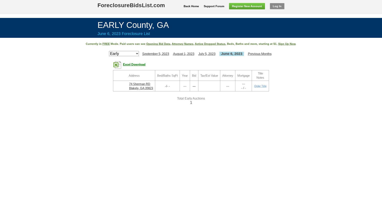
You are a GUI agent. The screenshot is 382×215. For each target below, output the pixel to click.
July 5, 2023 (206, 54)
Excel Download (134, 64)
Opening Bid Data (158, 43)
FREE (106, 43)
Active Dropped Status (210, 43)
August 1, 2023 (183, 54)
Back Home (191, 6)
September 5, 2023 (155, 54)
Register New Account (247, 6)
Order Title (260, 86)
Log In (277, 6)
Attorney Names (182, 43)
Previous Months (260, 54)
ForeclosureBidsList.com (131, 5)
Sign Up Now (286, 43)
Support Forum (214, 6)
